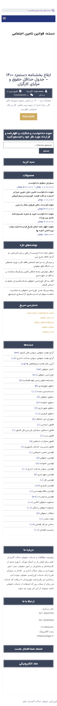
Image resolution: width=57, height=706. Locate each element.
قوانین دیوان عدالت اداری (40, 469)
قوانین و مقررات (45, 497)
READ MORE (29, 116)
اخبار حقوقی (48, 369)
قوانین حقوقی (47, 458)
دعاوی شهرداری (46, 408)
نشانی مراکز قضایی (44, 524)
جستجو (46, 151)
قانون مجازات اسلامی (43, 441)
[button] (4, 18)
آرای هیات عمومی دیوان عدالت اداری (35, 358)
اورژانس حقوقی (47, 317)
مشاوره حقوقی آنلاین (43, 502)
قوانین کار (49, 480)
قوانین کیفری (47, 485)
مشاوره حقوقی (48, 327)
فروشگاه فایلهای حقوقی (44, 322)
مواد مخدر (48, 519)
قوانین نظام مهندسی (44, 491)
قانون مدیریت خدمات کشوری (39, 447)
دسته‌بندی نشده (45, 391)
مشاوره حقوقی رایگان (43, 508)
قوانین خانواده (47, 463)
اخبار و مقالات (48, 331)
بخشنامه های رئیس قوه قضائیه (38, 380)
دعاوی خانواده (47, 402)
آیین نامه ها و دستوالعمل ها (40, 364)
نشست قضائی (47, 530)
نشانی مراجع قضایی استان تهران (40, 312)
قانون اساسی (47, 425)
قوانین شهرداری (46, 474)
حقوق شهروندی (46, 386)
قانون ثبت (49, 436)
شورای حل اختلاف (45, 419)
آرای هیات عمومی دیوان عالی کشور (37, 353)
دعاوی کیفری (47, 413)
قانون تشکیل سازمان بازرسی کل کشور (35, 430)
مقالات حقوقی (47, 513)
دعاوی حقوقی (47, 397)
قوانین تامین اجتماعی (43, 452)
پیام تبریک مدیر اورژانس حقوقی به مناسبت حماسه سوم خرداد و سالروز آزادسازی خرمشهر (31, 292)
